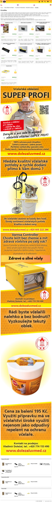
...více (15, 40)
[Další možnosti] (50, 1)
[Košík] (47, 1)
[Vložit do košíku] (15, 29)
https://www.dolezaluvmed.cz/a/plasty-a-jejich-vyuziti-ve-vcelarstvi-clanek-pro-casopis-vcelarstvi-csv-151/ (25, 19)
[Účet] (39, 1)
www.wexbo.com (48, 501)
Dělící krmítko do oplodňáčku (46, 464)
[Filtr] (42, 1)
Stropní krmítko (34, 463)
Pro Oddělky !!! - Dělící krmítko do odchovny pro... (7, 472)
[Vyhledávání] (45, 1)
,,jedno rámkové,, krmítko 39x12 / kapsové (19, 465)
